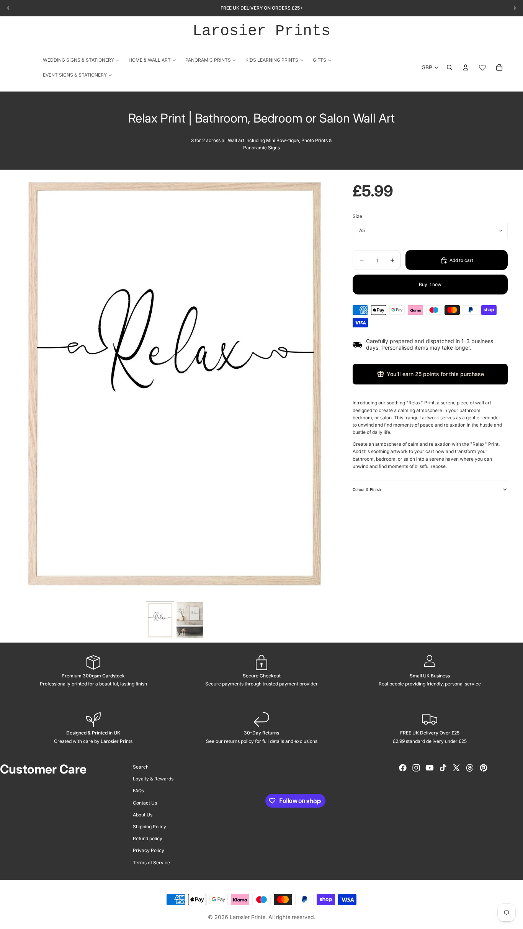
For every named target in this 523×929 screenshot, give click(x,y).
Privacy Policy (148, 850)
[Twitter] (456, 767)
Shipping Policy (149, 826)
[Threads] (469, 767)
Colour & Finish (367, 489)
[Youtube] (429, 767)
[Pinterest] (483, 767)
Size (357, 216)
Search (141, 767)
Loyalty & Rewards (153, 779)
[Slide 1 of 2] (160, 620)
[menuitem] (81, 60)
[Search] (449, 67)
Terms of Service (151, 862)
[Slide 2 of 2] (190, 620)
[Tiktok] (443, 767)
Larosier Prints (261, 31)
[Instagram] (416, 767)
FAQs (138, 790)
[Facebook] (402, 767)
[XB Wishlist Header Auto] (482, 67)
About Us (142, 815)
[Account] (465, 67)
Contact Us (145, 802)
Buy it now (430, 284)
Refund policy (147, 838)
